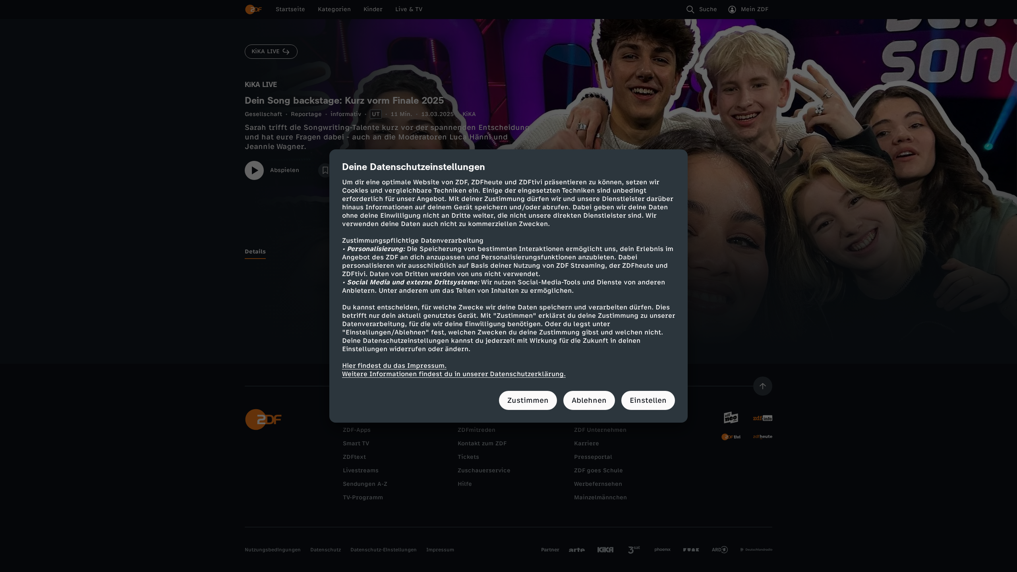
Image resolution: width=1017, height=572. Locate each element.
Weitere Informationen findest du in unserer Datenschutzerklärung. (454, 374)
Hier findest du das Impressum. (394, 365)
